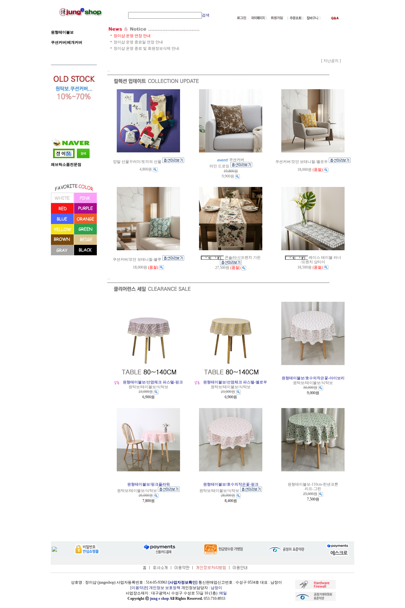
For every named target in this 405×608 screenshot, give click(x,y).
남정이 (216, 588)
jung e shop (159, 598)
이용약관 (139, 588)
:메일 (222, 593)
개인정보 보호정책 (164, 588)
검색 (205, 15)
